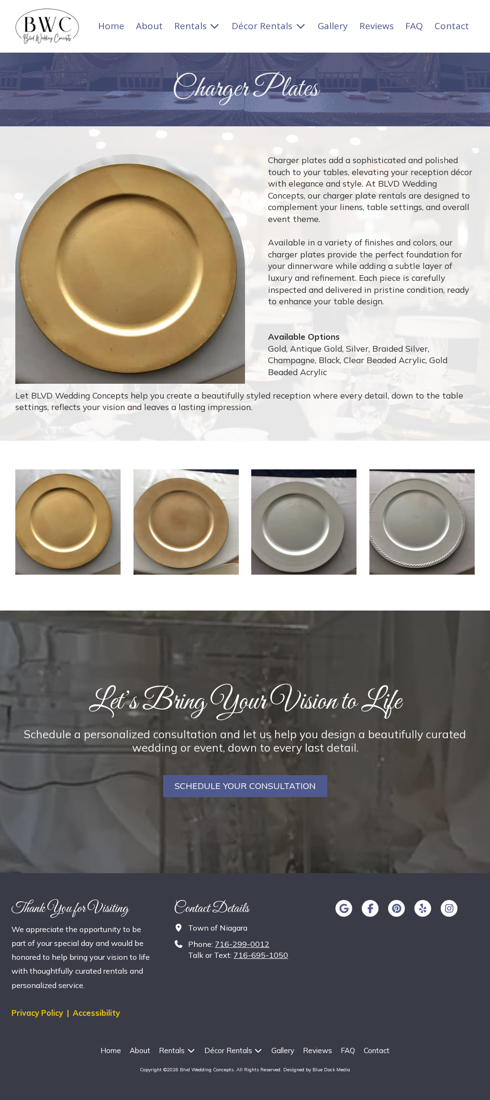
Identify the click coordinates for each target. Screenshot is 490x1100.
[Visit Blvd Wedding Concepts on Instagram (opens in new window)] (449, 908)
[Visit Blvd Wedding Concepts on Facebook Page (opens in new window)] (370, 908)
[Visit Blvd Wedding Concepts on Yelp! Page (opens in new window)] (422, 908)
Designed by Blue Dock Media (316, 1070)
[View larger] (68, 522)
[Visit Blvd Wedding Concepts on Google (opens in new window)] (343, 908)
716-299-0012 (242, 944)
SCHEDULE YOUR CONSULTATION (245, 785)
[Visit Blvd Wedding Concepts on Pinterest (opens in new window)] (396, 908)
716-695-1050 (261, 955)
